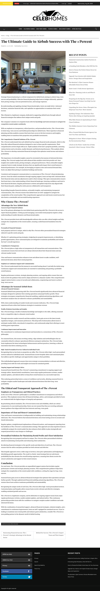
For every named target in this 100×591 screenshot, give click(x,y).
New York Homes (41, 29)
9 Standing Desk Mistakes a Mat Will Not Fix (53, 3)
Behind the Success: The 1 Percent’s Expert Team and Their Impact (50, 534)
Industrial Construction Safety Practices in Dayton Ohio (82, 558)
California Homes (29, 29)
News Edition (24, 46)
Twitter (5, 577)
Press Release (14, 524)
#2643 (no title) (8, 560)
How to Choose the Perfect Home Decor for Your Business (83, 565)
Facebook (6, 571)
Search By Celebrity (39, 565)
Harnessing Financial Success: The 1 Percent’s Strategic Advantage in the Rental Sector (17, 535)
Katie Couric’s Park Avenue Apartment (81, 88)
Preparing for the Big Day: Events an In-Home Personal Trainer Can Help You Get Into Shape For (82, 101)
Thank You (37, 568)
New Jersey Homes (64, 29)
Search (36, 561)
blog (9, 524)
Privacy (5, 565)
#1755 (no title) (76, 29)
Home (20, 29)
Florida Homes (52, 29)
